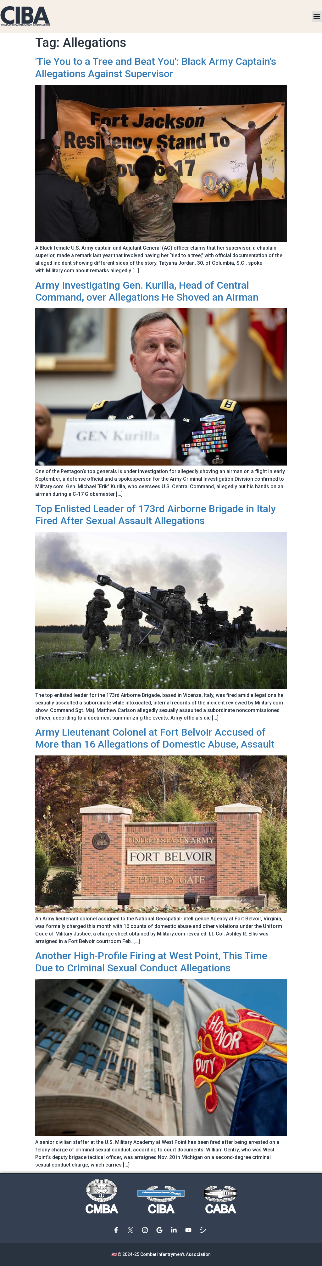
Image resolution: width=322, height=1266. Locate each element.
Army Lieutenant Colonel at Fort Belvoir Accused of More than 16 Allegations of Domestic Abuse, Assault (155, 738)
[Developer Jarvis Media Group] (204, 1230)
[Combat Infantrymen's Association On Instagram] (146, 1230)
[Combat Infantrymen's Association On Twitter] (132, 1230)
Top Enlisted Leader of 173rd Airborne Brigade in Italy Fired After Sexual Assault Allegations (155, 515)
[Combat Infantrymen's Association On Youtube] (190, 1230)
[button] (317, 16)
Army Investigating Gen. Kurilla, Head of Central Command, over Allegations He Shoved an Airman (146, 291)
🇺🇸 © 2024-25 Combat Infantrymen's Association (161, 1254)
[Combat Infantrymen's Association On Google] (161, 1230)
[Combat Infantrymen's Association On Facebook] (117, 1230)
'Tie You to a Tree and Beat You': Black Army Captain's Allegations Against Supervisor (155, 67)
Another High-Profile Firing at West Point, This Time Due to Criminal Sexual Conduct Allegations (151, 962)
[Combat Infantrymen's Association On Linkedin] (175, 1230)
